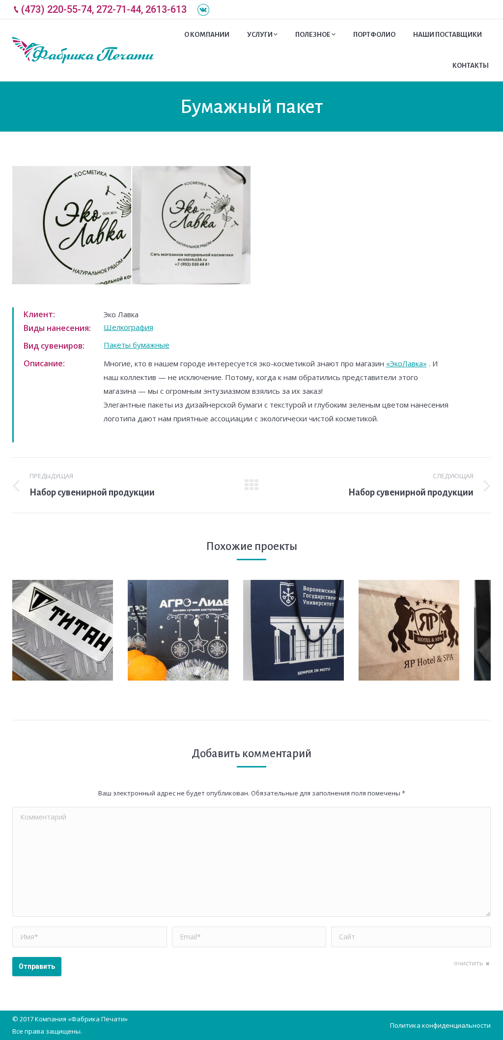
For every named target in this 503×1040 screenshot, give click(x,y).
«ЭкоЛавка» (406, 363)
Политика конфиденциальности (440, 1025)
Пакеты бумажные (136, 345)
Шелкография (128, 327)
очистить (468, 962)
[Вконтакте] (203, 10)
